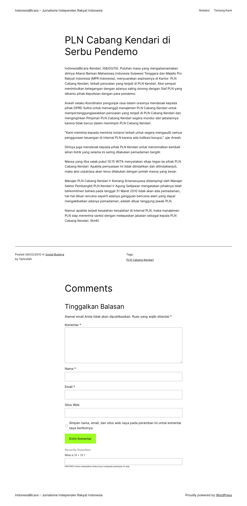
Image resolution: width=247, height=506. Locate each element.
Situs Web (72, 405)
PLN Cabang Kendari (140, 260)
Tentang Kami (223, 10)
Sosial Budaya (54, 254)
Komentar (73, 325)
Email (70, 387)
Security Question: (78, 450)
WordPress (224, 495)
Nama (70, 368)
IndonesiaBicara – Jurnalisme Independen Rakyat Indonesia (59, 10)
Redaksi (204, 10)
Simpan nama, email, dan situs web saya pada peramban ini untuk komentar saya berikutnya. (125, 425)
